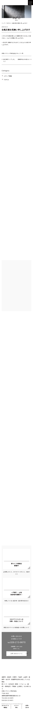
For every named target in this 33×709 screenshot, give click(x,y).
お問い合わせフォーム (16, 653)
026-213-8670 (18, 642)
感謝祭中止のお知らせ (24, 59)
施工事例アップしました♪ (9, 60)
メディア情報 (8, 76)
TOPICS (6, 80)
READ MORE (16, 196)
